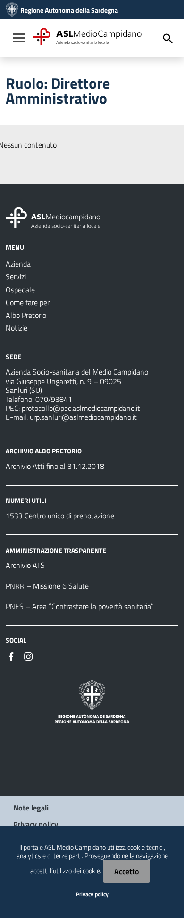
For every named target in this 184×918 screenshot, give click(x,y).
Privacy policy (35, 824)
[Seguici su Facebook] (11, 655)
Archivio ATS (25, 565)
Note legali (31, 807)
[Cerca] (168, 38)
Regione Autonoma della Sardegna (69, 10)
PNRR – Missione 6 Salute (47, 586)
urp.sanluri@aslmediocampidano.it (83, 417)
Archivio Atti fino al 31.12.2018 (55, 466)
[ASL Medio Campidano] (12, 10)
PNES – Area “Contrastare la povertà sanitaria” (80, 606)
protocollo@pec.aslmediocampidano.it (81, 408)
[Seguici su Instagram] (28, 655)
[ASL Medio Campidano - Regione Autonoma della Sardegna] (53, 216)
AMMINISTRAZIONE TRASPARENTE (56, 550)
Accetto (126, 871)
